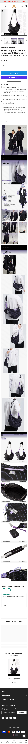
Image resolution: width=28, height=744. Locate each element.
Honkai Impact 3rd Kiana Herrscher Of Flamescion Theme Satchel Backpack (14, 679)
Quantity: (3, 65)
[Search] (6, 6)
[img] (14, 588)
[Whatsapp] (7, 84)
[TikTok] (6, 718)
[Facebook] (1, 84)
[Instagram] (2, 718)
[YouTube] (10, 718)
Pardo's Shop (16, 727)
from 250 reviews (5, 590)
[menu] (2, 6)
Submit (21, 712)
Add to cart (14, 73)
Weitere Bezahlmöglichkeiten (14, 81)
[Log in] (22, 6)
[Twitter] (4, 84)
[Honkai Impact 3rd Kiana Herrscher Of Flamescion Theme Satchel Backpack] (14, 667)
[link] (7, 644)
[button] (23, 34)
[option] (14, 22)
